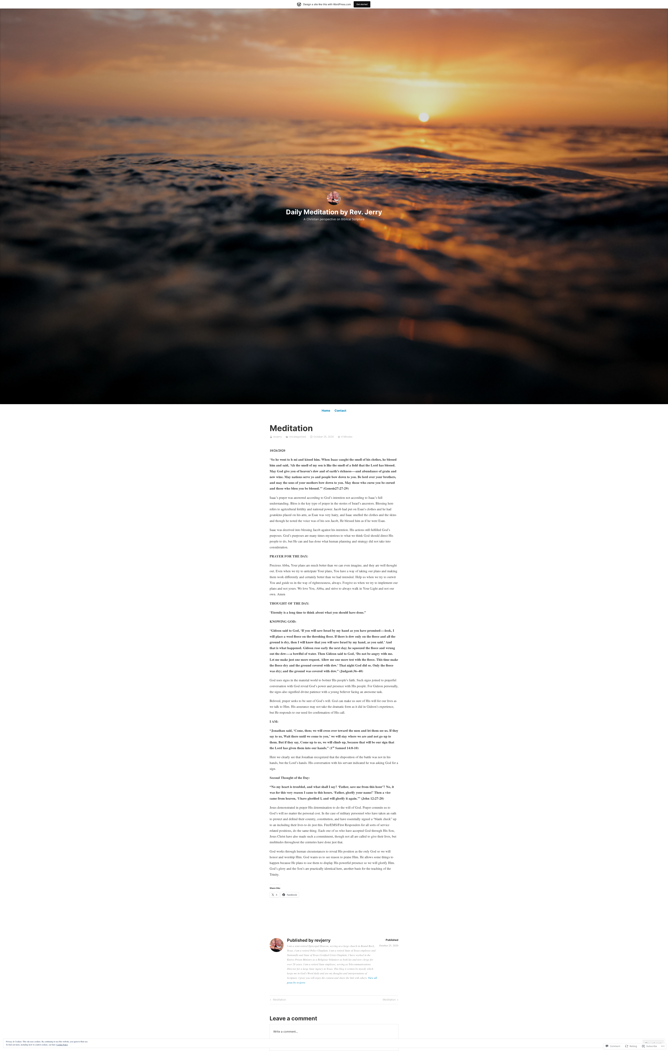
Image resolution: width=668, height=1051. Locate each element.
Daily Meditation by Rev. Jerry (334, 212)
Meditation (277, 1000)
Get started (362, 4)
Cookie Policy (62, 1044)
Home (326, 410)
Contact (340, 410)
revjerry (277, 436)
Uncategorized (297, 436)
